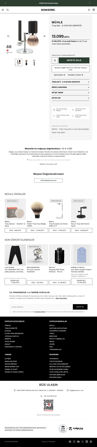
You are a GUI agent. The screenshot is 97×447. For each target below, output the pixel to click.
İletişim (8, 359)
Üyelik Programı (55, 361)
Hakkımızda (54, 359)
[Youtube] (78, 441)
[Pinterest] (90, 441)
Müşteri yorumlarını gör (48, 164)
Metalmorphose (33, 267)
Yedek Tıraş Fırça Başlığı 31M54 (36, 225)
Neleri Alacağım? (61, 298)
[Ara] (7, 9)
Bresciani (53, 336)
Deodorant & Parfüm (13, 347)
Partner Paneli (55, 377)
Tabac (51, 333)
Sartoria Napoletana (58, 328)
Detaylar (56, 98)
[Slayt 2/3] (26, 62)
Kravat (7, 344)
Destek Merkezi (11, 364)
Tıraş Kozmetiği (11, 328)
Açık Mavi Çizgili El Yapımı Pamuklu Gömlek (81, 270)
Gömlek (8, 325)
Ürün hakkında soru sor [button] (49, 180)
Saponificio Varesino (57, 331)
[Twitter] (82, 441)
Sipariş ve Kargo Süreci (14, 372)
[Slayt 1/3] (18, 62)
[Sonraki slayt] (89, 3)
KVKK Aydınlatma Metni (58, 372)
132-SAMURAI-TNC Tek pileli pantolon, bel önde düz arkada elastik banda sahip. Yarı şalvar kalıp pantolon (14, 270)
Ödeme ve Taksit (11, 369)
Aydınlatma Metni (39, 312)
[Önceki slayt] (5, 3)
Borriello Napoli (77, 267)
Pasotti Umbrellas (57, 339)
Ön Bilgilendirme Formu (58, 369)
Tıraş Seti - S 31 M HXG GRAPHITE (66, 82)
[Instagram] (74, 441)
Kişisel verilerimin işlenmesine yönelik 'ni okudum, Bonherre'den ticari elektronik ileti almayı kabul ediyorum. (48, 312)
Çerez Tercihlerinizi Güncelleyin (48, 415)
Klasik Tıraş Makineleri (14, 333)
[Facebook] (70, 441)
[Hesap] (89, 9)
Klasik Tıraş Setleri (58, 132)
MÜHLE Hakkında (59, 87)
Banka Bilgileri (11, 361)
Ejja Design (9, 267)
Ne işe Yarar (57, 93)
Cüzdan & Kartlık (12, 336)
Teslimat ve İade (74, 75)
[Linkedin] (86, 441)
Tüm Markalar (55, 349)
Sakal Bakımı (10, 341)
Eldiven (8, 331)
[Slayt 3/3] (34, 62)
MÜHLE (57, 22)
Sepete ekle (74, 60)
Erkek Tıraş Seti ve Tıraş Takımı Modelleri (74, 129)
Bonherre (14, 441)
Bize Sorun (58, 75)
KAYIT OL (80, 307)
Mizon (51, 341)
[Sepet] (93, 9)
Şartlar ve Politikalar (48, 441)
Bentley (52, 267)
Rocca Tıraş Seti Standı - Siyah (80, 225)
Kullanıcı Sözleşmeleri (58, 364)
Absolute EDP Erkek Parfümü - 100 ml (56, 270)
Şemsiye (8, 339)
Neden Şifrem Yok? (12, 367)
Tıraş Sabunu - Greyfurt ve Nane (15, 225)
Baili (51, 347)
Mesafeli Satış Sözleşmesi (59, 367)
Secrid (52, 344)
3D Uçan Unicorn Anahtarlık (33, 270)
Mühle (52, 325)
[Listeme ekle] (55, 60)
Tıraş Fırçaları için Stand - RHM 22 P (59, 225)
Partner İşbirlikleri (57, 375)
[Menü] (2, 9)
